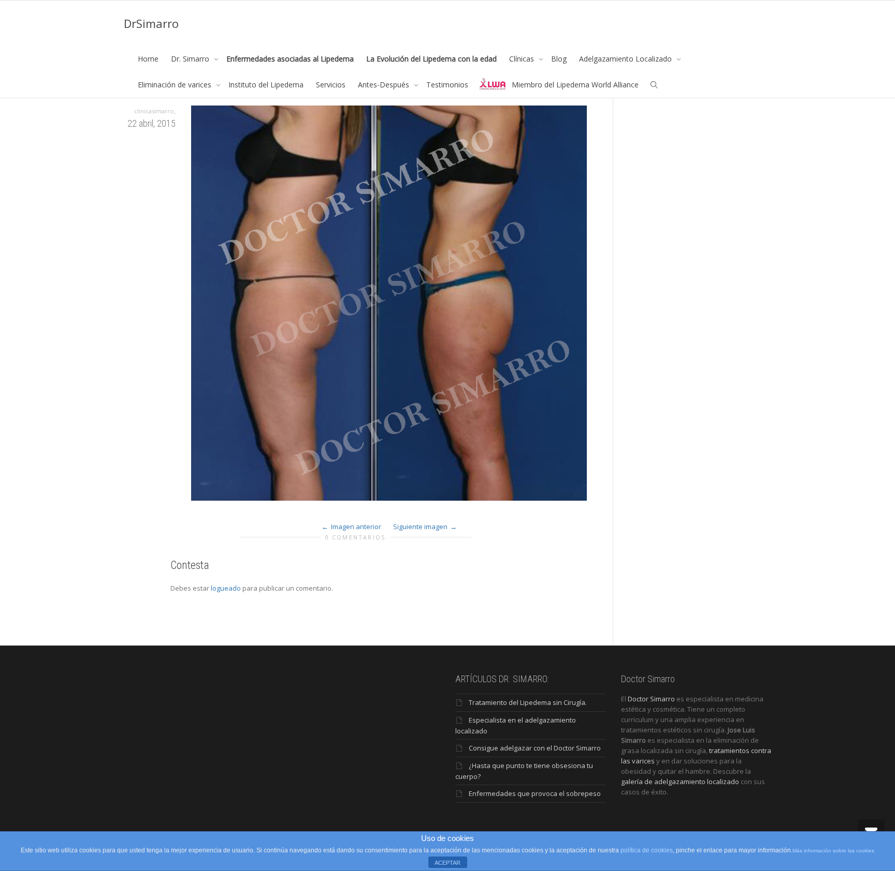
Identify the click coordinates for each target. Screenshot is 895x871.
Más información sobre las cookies (833, 850)
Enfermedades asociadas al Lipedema (290, 59)
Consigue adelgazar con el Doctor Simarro (535, 748)
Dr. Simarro (191, 59)
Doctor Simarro (651, 698)
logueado (226, 588)
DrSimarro (151, 23)
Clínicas (522, 59)
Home (148, 59)
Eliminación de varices (175, 84)
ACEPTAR (447, 863)
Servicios (330, 84)
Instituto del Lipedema (266, 84)
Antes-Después (384, 84)
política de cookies (646, 850)
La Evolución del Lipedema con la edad (431, 59)
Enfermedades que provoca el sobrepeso (535, 793)
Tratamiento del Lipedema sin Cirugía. (528, 702)
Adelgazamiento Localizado (626, 59)
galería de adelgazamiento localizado (680, 781)
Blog (559, 59)
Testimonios (447, 84)
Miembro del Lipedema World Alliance (575, 84)
